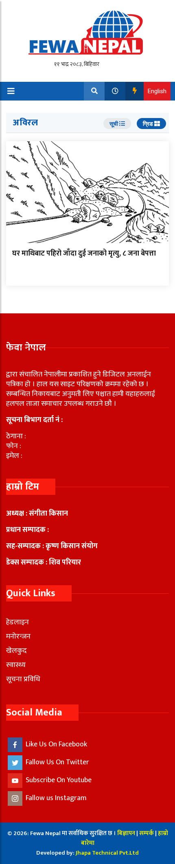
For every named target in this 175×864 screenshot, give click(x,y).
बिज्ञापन (126, 833)
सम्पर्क (147, 833)
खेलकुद (16, 651)
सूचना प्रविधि (23, 679)
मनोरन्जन (18, 636)
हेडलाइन (17, 622)
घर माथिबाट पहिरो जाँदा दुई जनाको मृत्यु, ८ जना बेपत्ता (84, 253)
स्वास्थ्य (16, 665)
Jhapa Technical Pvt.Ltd (107, 853)
